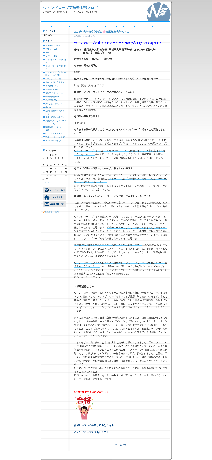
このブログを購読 (52, 212)
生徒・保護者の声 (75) (54, 117)
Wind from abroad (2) (54, 45)
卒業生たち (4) (51, 89)
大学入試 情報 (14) (53, 104)
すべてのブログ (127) (54, 52)
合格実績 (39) (51, 100)
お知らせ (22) (51, 49)
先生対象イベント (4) (54, 86)
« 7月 (47, 183)
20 (58, 172)
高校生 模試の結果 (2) (55, 137)
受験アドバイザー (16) (54, 93)
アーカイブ (120, 445)
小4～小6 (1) (50, 107)
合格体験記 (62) (52, 97)
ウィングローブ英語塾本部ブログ (70, 8)
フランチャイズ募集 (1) (55, 79)
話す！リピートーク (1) (55, 133)
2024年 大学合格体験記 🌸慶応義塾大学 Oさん (102, 31)
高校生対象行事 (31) (53, 141)
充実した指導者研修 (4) (55, 82)
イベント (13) (51, 56)
